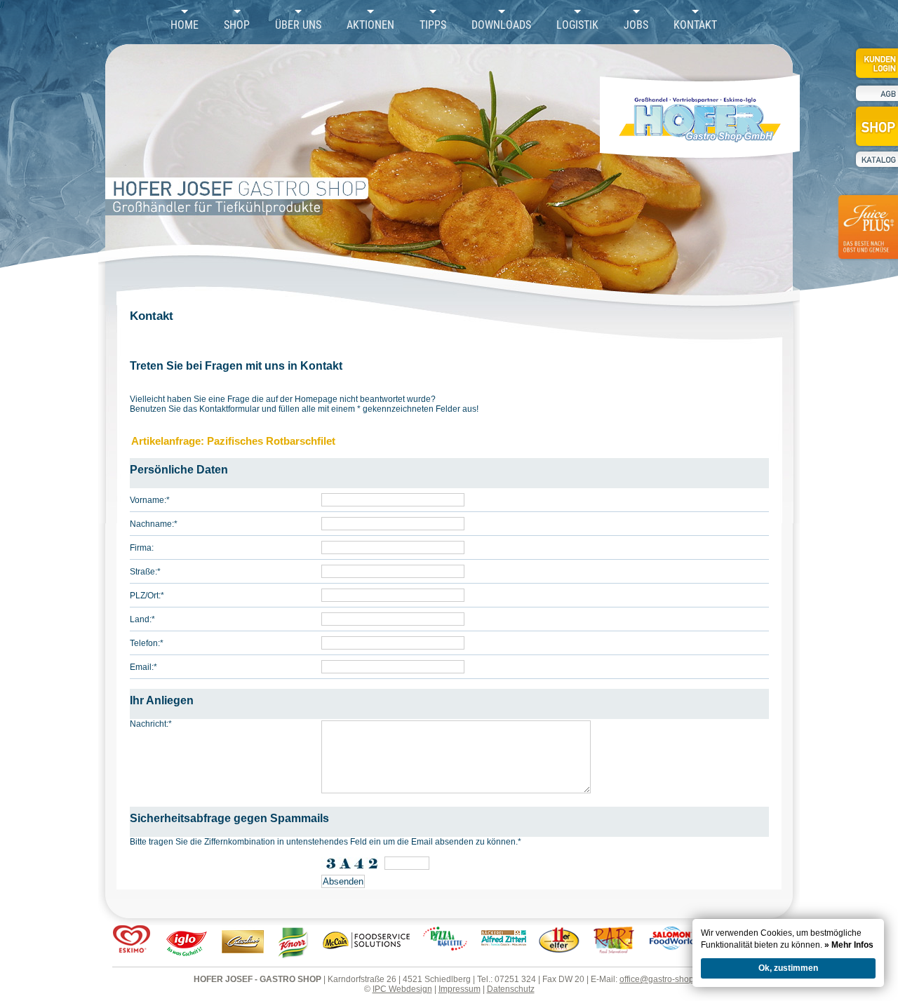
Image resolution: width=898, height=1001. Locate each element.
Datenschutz (511, 989)
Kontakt (695, 25)
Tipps (433, 25)
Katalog (875, 159)
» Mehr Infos (848, 945)
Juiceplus (867, 235)
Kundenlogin (875, 63)
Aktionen (370, 25)
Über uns (298, 25)
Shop (237, 25)
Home (184, 25)
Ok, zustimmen (788, 968)
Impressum (459, 989)
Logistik (577, 25)
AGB (875, 93)
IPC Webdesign (402, 989)
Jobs (636, 25)
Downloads (501, 25)
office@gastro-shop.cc (661, 979)
